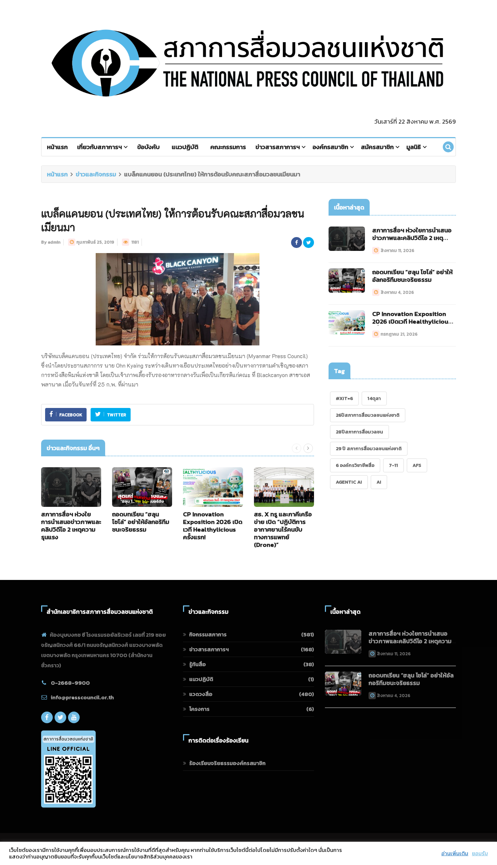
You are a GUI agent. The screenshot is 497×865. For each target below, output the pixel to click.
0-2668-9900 (70, 682)
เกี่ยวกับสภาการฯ (99, 147)
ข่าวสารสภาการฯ (277, 147)
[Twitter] (60, 717)
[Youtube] (74, 717)
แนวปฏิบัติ (185, 147)
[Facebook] (47, 717)
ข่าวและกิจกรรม (96, 174)
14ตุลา (374, 398)
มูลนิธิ (413, 147)
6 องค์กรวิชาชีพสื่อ (355, 465)
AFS (417, 465)
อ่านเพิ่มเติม (454, 853)
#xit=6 (344, 398)
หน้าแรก (57, 147)
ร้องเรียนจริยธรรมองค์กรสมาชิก (227, 763)
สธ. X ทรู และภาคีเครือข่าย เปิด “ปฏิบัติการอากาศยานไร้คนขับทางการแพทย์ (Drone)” (283, 529)
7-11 (393, 465)
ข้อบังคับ (148, 147)
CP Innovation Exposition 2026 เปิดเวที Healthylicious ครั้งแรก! (212, 525)
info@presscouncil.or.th (82, 697)
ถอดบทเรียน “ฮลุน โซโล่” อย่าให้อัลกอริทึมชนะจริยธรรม (140, 521)
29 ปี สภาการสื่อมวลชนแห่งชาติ (369, 448)
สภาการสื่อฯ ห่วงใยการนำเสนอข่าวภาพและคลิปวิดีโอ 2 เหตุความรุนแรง (71, 525)
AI (379, 481)
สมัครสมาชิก (377, 147)
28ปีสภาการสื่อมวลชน (359, 431)
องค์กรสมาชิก (330, 147)
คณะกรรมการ (228, 147)
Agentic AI (349, 481)
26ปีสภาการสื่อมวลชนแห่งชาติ (367, 415)
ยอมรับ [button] (480, 853)
